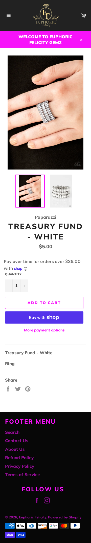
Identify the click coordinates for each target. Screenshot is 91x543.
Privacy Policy (19, 466)
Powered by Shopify (64, 517)
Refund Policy (19, 457)
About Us (15, 449)
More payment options (44, 330)
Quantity (13, 274)
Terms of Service (22, 474)
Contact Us (16, 440)
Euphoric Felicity (32, 517)
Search (12, 432)
